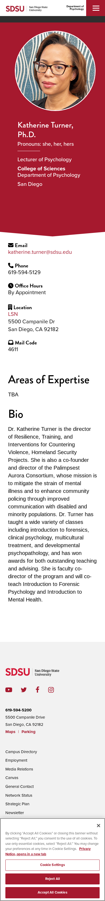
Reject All (52, 879)
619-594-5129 (24, 272)
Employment (16, 760)
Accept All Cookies (52, 892)
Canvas (11, 777)
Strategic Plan (17, 804)
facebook (42, 690)
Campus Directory (21, 751)
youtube (8, 690)
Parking (29, 731)
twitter (28, 690)
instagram (55, 690)
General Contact (19, 786)
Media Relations (19, 769)
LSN (13, 314)
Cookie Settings (52, 865)
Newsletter (14, 812)
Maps (10, 731)
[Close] (98, 825)
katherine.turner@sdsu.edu (40, 252)
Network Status (18, 795)
